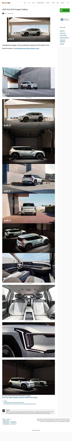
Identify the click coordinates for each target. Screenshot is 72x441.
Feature (53, 2)
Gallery (5, 401)
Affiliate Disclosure (6, 421)
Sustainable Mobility (40, 2)
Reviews (48, 2)
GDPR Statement (6, 424)
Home (25, 2)
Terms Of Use (13, 424)
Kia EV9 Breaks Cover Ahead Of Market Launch (26, 48)
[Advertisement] (28, 59)
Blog (57, 2)
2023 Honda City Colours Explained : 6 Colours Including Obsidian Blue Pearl (20, 403)
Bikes (33, 2)
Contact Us (62, 33)
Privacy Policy (63, 35)
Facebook (27, 397)
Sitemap (62, 43)
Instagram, (16, 397)
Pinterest (21, 397)
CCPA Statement (13, 422)
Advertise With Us (6, 420)
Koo (7, 397)
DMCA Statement (6, 422)
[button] (68, 3)
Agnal (5, 13)
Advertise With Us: (64, 37)
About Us (62, 2)
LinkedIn (35, 397)
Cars (29, 2)
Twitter (10, 397)
